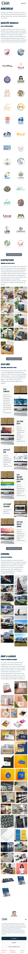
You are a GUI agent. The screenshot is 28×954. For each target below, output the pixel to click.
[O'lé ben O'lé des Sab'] (5, 3)
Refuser (14, 942)
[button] (26, 919)
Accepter (14, 938)
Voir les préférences (14, 946)
